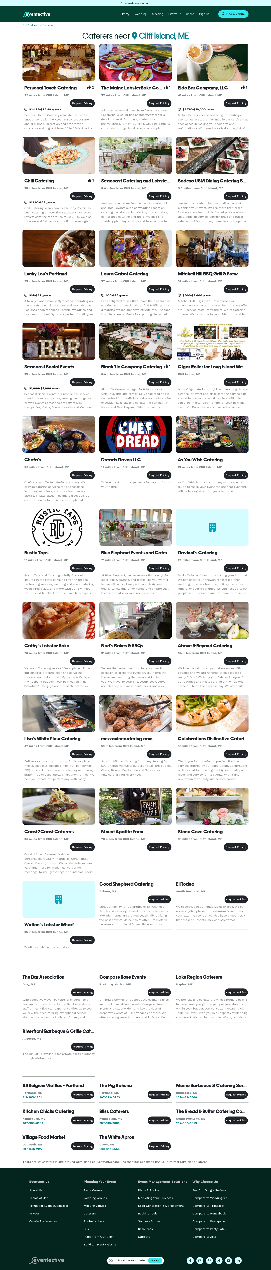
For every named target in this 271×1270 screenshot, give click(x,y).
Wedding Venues (95, 1198)
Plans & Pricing (148, 1190)
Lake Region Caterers (199, 977)
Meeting (157, 14)
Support (144, 1236)
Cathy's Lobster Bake (46, 645)
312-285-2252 (32, 1097)
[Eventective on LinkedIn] (238, 1260)
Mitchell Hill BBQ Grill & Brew (208, 274)
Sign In (204, 14)
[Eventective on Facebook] (190, 1260)
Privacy (34, 1213)
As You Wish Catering (200, 460)
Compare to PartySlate (208, 1229)
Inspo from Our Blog (98, 1236)
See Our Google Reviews (209, 1190)
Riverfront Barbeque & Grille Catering (62, 1031)
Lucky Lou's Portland (45, 274)
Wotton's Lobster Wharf (49, 924)
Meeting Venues (95, 1205)
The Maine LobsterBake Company (137, 88)
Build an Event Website (100, 1244)
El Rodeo (185, 884)
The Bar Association (43, 977)
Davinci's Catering (198, 552)
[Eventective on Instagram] (199, 1260)
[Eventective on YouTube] (228, 1260)
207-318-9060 (109, 1123)
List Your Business (181, 14)
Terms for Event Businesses (49, 1205)
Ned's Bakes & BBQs (122, 645)
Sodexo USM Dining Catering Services (218, 181)
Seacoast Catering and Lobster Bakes (141, 181)
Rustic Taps (36, 552)
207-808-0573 (186, 1123)
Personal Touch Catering (50, 88)
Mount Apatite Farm (122, 831)
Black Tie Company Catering (131, 367)
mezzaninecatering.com (126, 738)
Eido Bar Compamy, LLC (203, 88)
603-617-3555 (109, 1149)
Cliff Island (30, 25)
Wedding (141, 14)
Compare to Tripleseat (208, 1205)
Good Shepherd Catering (126, 884)
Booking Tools (147, 1213)
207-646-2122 (32, 1149)
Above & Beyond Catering (205, 645)
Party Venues (93, 1190)
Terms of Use (38, 1198)
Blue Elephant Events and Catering (137, 552)
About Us (36, 1190)
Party (125, 14)
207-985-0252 (32, 1123)
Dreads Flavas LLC (121, 460)
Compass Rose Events (122, 977)
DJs (86, 1229)
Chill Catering (39, 181)
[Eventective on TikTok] (219, 1260)
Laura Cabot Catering (124, 274)
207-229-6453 (109, 1097)
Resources (145, 1229)
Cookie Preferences (43, 1221)
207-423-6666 (186, 1097)
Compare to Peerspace (208, 1221)
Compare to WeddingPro (209, 1198)
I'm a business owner (134, 3)
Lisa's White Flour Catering (52, 738)
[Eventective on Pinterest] (209, 1260)
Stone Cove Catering (200, 831)
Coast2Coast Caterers (49, 831)
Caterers (90, 1213)
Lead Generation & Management (161, 1205)
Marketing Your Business (155, 1198)
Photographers (94, 1221)
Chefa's (32, 460)
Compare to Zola (204, 1236)
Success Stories (149, 1221)
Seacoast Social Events (49, 367)
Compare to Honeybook (209, 1213)
